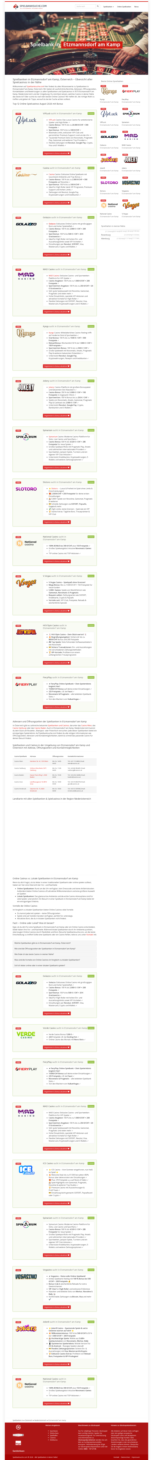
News (136, 6)
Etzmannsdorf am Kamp (70, 113)
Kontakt (89, 934)
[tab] (55, 943)
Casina (51, 174)
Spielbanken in (18, 1420)
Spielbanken (108, 6)
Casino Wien (86, 725)
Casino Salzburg (19, 728)
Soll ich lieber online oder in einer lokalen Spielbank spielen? (39, 965)
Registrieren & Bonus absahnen (56, 153)
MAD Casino (54, 275)
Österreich (28, 1420)
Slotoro (54, 488)
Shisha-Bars (54, 1433)
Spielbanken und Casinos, (58, 725)
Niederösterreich (40, 1420)
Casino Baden (40, 728)
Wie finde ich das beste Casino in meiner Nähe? (34, 954)
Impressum (136, 1457)
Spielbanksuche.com (35, 86)
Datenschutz (125, 1457)
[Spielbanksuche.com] (30, 6)
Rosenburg (116, 235)
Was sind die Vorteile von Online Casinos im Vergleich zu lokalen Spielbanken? (47, 960)
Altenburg (112, 238)
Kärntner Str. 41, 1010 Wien (39, 761)
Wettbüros (54, 1440)
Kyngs (51, 332)
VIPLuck (52, 120)
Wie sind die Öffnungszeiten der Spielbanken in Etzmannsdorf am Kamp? (44, 948)
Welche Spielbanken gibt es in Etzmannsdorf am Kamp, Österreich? (42, 943)
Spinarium (53, 436)
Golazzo (52, 224)
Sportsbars (54, 1431)
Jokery (51, 387)
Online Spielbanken (124, 6)
